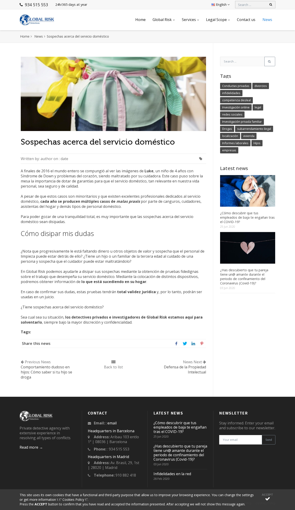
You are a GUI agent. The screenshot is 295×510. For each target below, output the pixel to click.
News (267, 19)
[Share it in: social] (176, 343)
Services (189, 19)
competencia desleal (236, 100)
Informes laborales (235, 143)
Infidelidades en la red (172, 473)
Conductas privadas (235, 86)
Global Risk (162, 19)
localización (230, 136)
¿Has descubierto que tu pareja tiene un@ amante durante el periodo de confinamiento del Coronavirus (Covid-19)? (244, 276)
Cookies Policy (73, 499)
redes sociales (232, 114)
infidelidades (231, 93)
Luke (149, 170)
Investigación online (236, 107)
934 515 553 (36, 4)
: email (111, 423)
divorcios (260, 86)
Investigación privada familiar (242, 121)
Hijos (257, 143)
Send (269, 440)
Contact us (246, 19)
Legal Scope (216, 19)
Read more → (31, 447)
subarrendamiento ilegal (254, 129)
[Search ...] (269, 61)
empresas (229, 150)
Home (140, 19)
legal (258, 107)
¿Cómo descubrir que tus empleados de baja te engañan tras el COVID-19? (247, 217)
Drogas (227, 129)
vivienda (248, 136)
